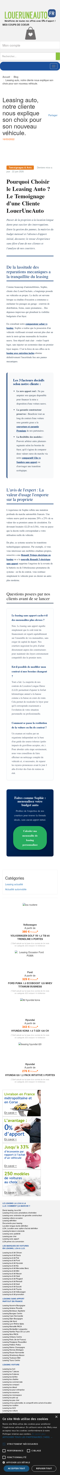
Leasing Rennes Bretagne (13, 1349)
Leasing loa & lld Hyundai (12, 1263)
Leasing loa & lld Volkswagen (14, 1291)
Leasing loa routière (10, 1405)
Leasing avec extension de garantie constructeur (22, 1215)
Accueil (6, 76)
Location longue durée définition (15, 1225)
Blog (16, 76)
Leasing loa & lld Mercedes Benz (15, 1268)
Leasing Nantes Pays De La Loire (16, 1331)
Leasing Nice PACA (10, 1334)
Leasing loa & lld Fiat (10, 1257)
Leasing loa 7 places (10, 1371)
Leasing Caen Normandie (12, 1315)
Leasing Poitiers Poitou (11, 1344)
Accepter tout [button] (16, 1468)
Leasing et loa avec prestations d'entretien (19, 1212)
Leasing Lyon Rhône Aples (13, 1323)
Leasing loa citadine (10, 1379)
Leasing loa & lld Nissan (12, 1273)
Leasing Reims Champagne (13, 1347)
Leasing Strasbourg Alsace (13, 1355)
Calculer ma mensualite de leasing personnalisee (30, 838)
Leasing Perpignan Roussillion (14, 1342)
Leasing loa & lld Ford (11, 1260)
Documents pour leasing (12, 1223)
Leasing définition (9, 1220)
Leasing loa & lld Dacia (11, 1255)
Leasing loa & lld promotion (13, 1294)
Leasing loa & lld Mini (10, 1270)
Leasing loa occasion (11, 1413)
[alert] (30, 1444)
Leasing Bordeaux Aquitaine (13, 1310)
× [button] (56, 1417)
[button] (30, 1437)
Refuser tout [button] (44, 1468)
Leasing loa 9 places (10, 1374)
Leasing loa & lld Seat (11, 1284)
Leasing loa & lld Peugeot (12, 1278)
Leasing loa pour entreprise (13, 1389)
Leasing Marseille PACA (12, 1326)
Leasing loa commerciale (12, 1381)
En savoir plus (39, 1433)
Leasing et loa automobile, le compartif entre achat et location (27, 1402)
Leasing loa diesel (9, 1387)
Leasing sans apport (10, 1238)
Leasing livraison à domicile (13, 1231)
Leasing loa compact (10, 1384)
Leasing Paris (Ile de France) (14, 1339)
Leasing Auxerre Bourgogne (13, 1305)
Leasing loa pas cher (10, 1400)
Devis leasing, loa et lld (11, 1210)
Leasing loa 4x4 (8, 1368)
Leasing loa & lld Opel (11, 1276)
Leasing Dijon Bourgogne (12, 1318)
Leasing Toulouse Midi (11, 1357)
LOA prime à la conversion (13, 1241)
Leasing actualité (14, 884)
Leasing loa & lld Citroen (12, 1252)
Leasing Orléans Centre (12, 1336)
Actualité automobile (15, 889)
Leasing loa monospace (12, 1395)
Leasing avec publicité (11, 1233)
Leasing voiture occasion (12, 1218)
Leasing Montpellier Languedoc (15, 1329)
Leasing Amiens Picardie (12, 1308)
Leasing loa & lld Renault (12, 1281)
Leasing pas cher (9, 1236)
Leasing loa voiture (10, 1410)
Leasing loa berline (10, 1376)
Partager (53, 115)
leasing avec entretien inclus (20, 353)
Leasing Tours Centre (11, 1360)
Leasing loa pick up (10, 1397)
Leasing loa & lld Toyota (12, 1289)
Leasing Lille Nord (9, 1321)
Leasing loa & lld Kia (10, 1265)
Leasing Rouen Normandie (13, 1352)
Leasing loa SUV (9, 1408)
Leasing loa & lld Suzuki (12, 1286)
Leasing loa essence (10, 1392)
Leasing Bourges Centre (12, 1313)
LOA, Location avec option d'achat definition (20, 1228)
